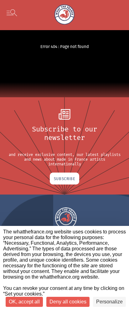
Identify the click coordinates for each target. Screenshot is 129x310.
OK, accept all (24, 301)
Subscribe (64, 178)
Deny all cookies (67, 301)
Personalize (109, 301)
